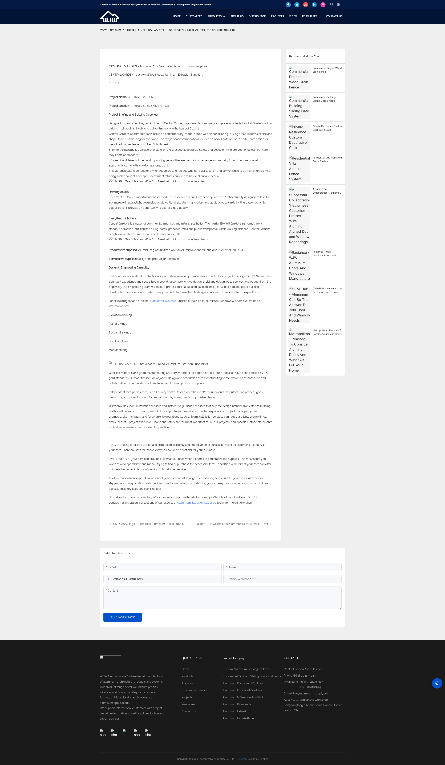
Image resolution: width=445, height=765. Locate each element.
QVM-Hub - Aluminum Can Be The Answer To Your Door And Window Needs (327, 290)
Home (186, 669)
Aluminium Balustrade (236, 704)
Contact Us (189, 711)
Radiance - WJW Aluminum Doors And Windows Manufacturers (326, 253)
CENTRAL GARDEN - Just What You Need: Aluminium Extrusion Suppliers (188, 29)
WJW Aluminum (110, 29)
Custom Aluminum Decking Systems (246, 669)
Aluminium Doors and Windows (242, 683)
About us (187, 683)
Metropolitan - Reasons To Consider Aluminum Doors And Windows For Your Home (327, 332)
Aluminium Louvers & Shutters (242, 690)
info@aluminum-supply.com (311, 693)
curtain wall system (162, 301)
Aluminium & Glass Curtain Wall (242, 697)
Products (187, 676)
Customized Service (194, 690)
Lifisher (264, 758)
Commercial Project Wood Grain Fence (327, 70)
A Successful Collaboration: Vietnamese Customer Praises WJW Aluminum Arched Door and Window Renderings (327, 191)
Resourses (188, 704)
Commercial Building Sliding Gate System (324, 99)
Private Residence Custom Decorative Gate (327, 128)
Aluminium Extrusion (235, 711)
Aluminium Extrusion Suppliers (196, 502)
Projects (131, 29)
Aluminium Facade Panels (239, 718)
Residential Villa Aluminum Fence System (327, 159)
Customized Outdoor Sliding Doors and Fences (252, 676)
